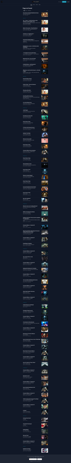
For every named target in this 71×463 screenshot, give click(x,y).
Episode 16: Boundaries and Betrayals (28, 382)
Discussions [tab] (29, 10)
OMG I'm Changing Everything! (29, 211)
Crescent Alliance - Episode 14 (29, 404)
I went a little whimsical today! (27, 145)
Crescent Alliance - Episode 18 (29, 356)
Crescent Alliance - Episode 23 (29, 285)
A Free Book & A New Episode (28, 322)
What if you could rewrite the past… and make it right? (31, 71)
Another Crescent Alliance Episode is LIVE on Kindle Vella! (31, 323)
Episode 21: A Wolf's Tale (26, 317)
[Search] (59, 2)
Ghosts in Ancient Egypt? (28, 175)
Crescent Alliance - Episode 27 (29, 237)
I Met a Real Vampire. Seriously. (29, 291)
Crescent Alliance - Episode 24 (29, 274)
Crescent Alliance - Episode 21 (29, 316)
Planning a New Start (27, 90)
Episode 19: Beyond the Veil (27, 346)
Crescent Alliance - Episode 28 (29, 225)
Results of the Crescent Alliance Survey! (28, 140)
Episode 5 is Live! (26, 375)
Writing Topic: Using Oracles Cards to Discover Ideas (30, 269)
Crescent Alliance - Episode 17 (28, 370)
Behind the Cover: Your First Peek (29, 58)
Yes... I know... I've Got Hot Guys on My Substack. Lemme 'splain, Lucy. (30, 21)
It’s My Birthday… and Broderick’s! (29, 64)
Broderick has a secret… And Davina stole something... (31, 47)
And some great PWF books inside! (28, 400)
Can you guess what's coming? (27, 79)
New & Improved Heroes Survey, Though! (29, 128)
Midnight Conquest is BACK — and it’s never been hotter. (31, 72)
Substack (31, 461)
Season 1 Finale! (25, 226)
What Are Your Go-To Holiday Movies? (30, 206)
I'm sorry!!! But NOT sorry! (26, 134)
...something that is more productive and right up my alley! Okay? (31, 220)
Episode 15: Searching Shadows (27, 394)
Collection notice (39, 457)
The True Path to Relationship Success (30, 279)
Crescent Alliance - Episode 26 (29, 251)
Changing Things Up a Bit (28, 310)
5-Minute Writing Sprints (26, 85)
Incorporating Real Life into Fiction (29, 186)
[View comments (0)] (29, 16)
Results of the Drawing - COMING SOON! (29, 151)
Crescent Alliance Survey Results (29, 150)
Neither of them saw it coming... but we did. (29, 48)
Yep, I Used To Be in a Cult (28, 256)
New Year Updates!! (26, 198)
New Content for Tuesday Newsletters (28, 311)
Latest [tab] (24, 10)
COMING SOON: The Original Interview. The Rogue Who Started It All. (31, 41)
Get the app (39, 459)
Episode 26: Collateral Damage (27, 252)
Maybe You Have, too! (26, 292)
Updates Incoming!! (26, 448)
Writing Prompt (25, 193)
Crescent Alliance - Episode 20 (29, 327)
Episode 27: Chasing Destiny (27, 238)
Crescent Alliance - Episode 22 (29, 297)
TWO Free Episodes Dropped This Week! (30, 398)
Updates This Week (26, 133)
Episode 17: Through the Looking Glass (28, 371)
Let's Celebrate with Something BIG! (28, 65)
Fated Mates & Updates (27, 243)
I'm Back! (24, 410)
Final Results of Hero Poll (27, 115)
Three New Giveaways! (27, 423)
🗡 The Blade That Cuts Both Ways (29, 52)
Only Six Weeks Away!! (27, 78)
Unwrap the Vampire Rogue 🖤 (28, 39)
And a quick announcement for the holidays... (29, 207)
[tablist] (27, 10)
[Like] (23, 50)
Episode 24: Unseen (26, 275)
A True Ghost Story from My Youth (28, 233)
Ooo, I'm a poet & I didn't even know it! (28, 244)
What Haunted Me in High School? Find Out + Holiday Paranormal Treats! (31, 231)
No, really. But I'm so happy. (27, 436)
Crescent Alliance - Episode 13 (29, 441)
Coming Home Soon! (27, 418)
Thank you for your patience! (27, 449)
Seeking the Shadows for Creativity (29, 268)
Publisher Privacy (36, 456)
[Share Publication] (61, 2)
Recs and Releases (25, 334)
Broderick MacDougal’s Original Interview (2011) (30, 29)
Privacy (33, 457)
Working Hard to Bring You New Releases (29, 103)
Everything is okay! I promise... (27, 91)
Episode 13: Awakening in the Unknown (28, 442)
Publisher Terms (41, 456)
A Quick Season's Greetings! (28, 304)
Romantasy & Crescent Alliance (29, 333)
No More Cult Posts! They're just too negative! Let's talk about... (31, 218)
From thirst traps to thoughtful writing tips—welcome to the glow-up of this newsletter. (31, 23)
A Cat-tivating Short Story (26, 159)
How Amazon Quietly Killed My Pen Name (30, 12)
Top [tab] (26, 10)
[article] (35, 14)
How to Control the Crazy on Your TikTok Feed (31, 339)
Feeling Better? (26, 429)
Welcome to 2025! (25, 199)
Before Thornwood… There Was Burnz (30, 28)
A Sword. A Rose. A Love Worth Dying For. (29, 59)
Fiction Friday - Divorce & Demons (29, 84)
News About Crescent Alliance (29, 350)
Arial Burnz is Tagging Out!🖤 (28, 33)
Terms (36, 457)
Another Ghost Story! (26, 170)
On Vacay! (24, 419)
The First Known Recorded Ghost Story (28, 176)
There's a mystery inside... (26, 363)
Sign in (68, 1)
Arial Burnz (29, 24)
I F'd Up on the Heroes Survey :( (29, 127)
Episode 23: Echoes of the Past (27, 286)
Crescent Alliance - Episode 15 (29, 393)
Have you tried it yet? (26, 388)
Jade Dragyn (25, 110)
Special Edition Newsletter (26, 340)
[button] (31, 5)
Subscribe (64, 1)
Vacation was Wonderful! (26, 411)
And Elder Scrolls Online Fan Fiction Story (29, 111)
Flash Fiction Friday (26, 121)
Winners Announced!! (27, 138)
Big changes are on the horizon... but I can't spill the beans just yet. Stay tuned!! (31, 97)
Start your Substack (33, 459)
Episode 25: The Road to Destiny (27, 263)
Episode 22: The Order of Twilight (28, 298)
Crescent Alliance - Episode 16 (29, 381)
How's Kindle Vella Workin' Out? (29, 387)
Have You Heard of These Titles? (29, 362)
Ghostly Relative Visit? (27, 163)
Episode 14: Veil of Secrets (26, 405)
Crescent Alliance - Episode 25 (29, 262)
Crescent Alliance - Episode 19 (29, 345)
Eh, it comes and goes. (26, 430)
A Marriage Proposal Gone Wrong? (28, 122)
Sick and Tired (25, 435)
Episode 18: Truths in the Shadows (28, 357)
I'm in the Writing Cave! (27, 102)
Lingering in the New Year (26, 182)
